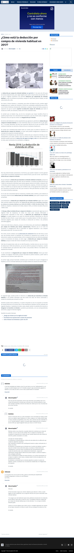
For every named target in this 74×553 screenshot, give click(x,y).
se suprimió (30, 93)
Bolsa (67, 202)
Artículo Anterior (5, 534)
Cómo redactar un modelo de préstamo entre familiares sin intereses (65, 84)
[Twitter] (45, 49)
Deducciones (14, 346)
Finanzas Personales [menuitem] (22, 2)
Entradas (54, 39)
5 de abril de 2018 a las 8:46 (42, 471)
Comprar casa (7, 34)
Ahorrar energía (54, 202)
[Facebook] (43, 49)
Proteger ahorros (55, 209)
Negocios (65, 207)
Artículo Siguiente (43, 534)
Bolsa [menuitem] (12, 2)
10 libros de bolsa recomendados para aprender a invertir (63, 92)
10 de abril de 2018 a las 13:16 (42, 413)
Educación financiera (55, 204)
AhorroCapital (12, 398)
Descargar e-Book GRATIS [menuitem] (56, 2)
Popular (55, 70)
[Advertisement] (24, 333)
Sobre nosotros (63, 551)
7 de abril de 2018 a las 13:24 (42, 397)
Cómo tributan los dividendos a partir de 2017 (16, 319)
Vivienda (27, 346)
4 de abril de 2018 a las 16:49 (42, 383)
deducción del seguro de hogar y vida (26, 138)
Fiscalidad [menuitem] (33, 2)
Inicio (2, 34)
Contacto (71, 551)
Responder (7, 392)
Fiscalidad (19, 346)
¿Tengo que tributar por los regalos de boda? (15, 315)
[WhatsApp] (47, 49)
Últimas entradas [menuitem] (42, 2)
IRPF (23, 346)
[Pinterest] (22, 350)
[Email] (26, 350)
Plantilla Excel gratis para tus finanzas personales (65, 76)
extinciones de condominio (26, 233)
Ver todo (46, 354)
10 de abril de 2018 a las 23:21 (42, 428)
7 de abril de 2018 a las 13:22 (42, 485)
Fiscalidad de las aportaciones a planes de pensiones (18, 317)
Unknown (7, 472)
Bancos (62, 202)
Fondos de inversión (55, 207)
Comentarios (55, 40)
